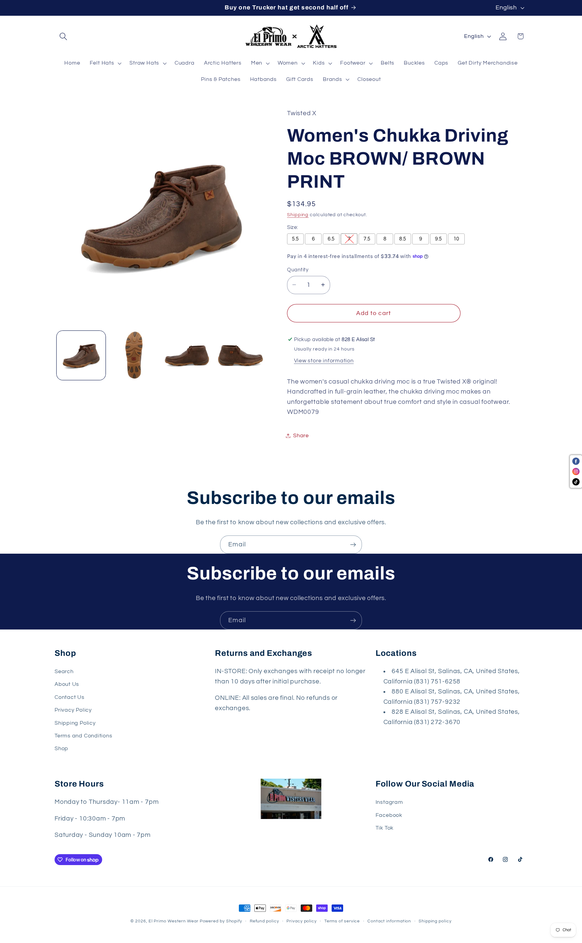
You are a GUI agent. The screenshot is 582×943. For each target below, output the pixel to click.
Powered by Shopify (221, 921)
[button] (63, 36)
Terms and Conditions (83, 736)
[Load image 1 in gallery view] (81, 355)
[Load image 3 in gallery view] (187, 355)
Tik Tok (384, 828)
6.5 (331, 239)
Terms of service (342, 921)
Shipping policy (435, 921)
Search (64, 671)
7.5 (366, 239)
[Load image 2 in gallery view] (134, 355)
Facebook (389, 815)
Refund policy (264, 921)
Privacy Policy (73, 710)
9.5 (438, 239)
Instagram (389, 802)
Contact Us (70, 697)
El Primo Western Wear (174, 921)
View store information (324, 360)
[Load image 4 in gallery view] (240, 355)
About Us (67, 684)
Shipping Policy (75, 723)
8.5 (402, 239)
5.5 (295, 239)
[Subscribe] (353, 544)
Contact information (389, 921)
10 (456, 239)
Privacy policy (301, 921)
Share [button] (301, 435)
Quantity (297, 269)
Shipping (298, 214)
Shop (61, 748)
